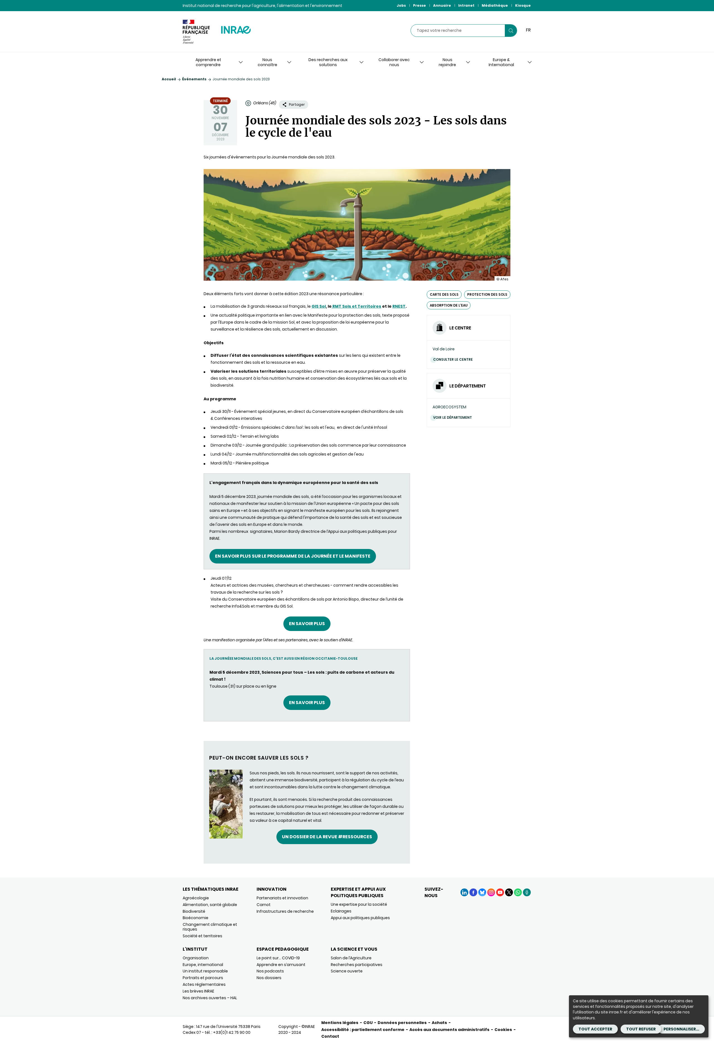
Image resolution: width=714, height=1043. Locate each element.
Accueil (169, 79)
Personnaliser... (681, 1029)
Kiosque (523, 5)
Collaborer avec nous (394, 62)
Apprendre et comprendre (208, 62)
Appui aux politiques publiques (360, 918)
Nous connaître (267, 62)
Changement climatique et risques (210, 927)
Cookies (503, 1029)
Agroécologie (196, 898)
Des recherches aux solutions (328, 62)
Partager (297, 104)
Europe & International (501, 62)
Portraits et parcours (203, 978)
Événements (194, 79)
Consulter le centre (453, 359)
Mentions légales (339, 1022)
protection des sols (487, 294)
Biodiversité (194, 911)
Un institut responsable (205, 971)
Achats (439, 1022)
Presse (419, 5)
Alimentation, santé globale (210, 904)
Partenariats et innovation (282, 898)
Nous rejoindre (447, 62)
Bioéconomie (195, 918)
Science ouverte (347, 971)
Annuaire (442, 5)
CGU (368, 1022)
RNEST (399, 306)
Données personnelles (402, 1022)
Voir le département (452, 417)
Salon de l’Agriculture (351, 958)
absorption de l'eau (448, 305)
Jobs (401, 5)
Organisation (196, 958)
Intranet (466, 5)
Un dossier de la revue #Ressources (327, 837)
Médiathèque (495, 5)
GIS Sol (319, 306)
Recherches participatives (356, 964)
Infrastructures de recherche (285, 911)
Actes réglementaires (204, 984)
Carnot (264, 904)
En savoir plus (307, 623)
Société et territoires (202, 936)
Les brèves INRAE (198, 991)
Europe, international (203, 964)
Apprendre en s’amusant (281, 964)
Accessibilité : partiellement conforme (362, 1029)
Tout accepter (595, 1029)
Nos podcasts (270, 971)
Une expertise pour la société (359, 904)
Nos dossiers (269, 978)
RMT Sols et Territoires (356, 306)
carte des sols (444, 294)
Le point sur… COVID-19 (278, 958)
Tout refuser (641, 1029)
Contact (330, 1036)
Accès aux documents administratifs (449, 1029)
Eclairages (341, 911)
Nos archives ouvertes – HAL (210, 998)
